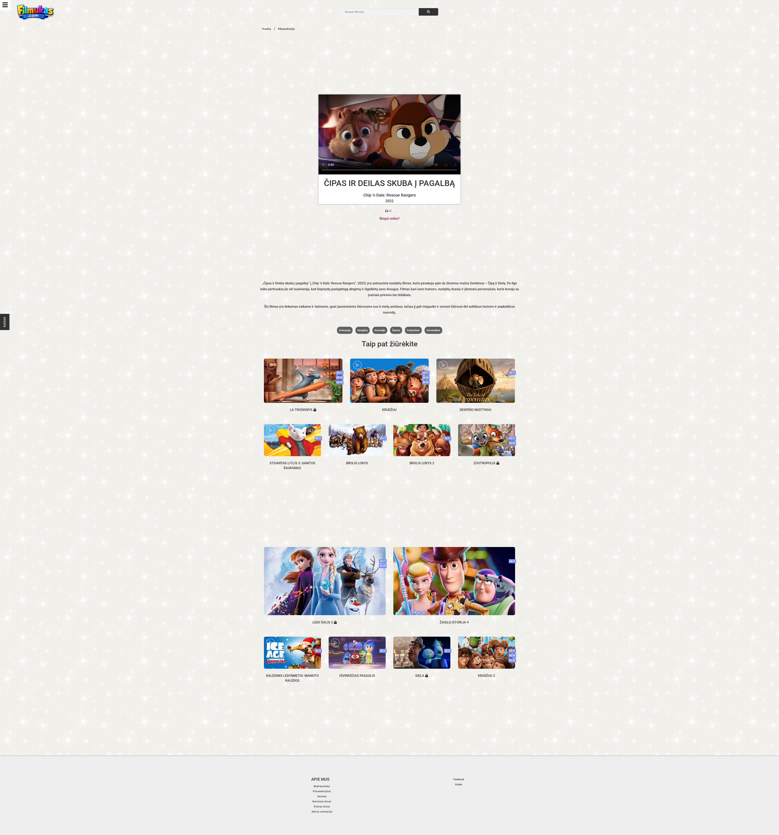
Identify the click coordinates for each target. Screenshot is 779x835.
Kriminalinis (433, 330)
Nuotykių (362, 330)
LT (390, 211)
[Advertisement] (389, 62)
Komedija (379, 330)
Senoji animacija (322, 811)
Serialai (322, 796)
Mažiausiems (322, 786)
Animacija (345, 330)
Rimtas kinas (322, 806)
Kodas (4, 322)
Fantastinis (413, 330)
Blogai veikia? (390, 218)
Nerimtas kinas (321, 801)
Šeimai (396, 330)
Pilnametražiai (322, 791)
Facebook (458, 779)
